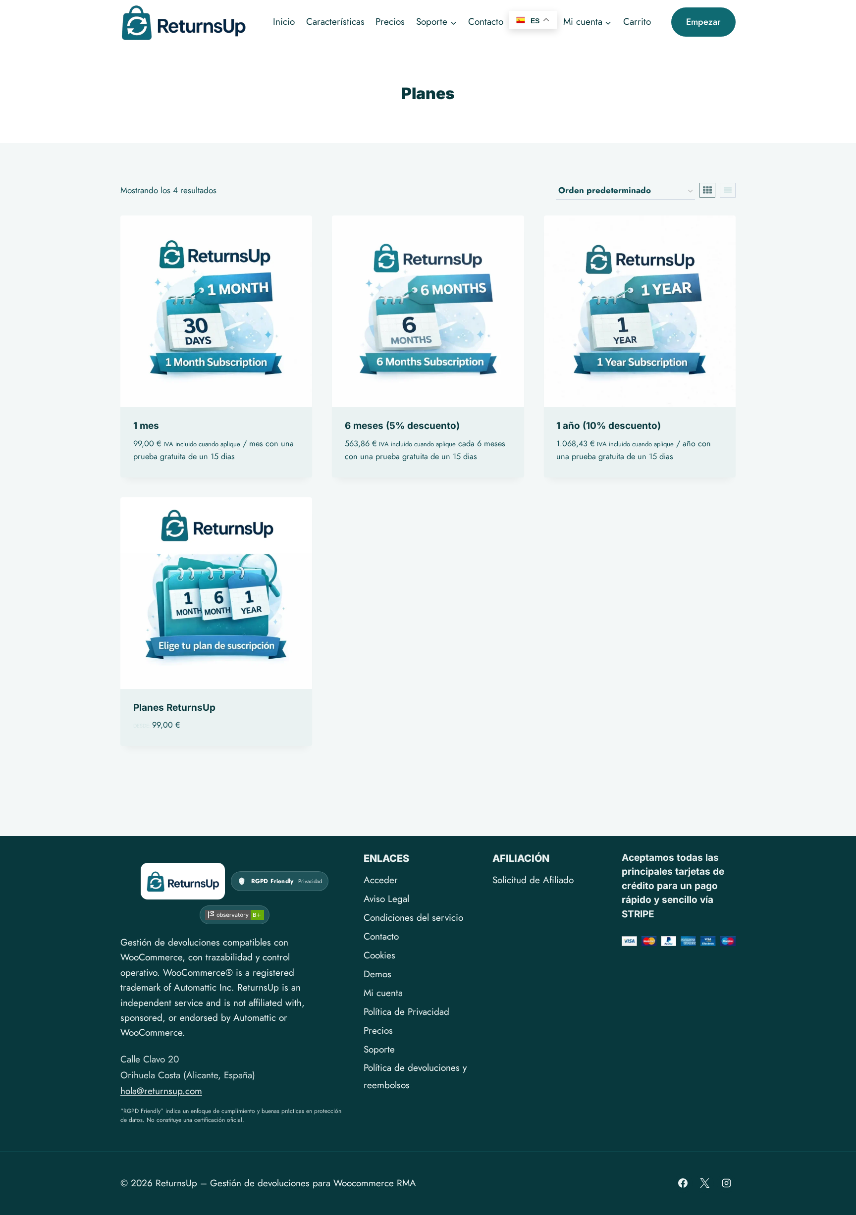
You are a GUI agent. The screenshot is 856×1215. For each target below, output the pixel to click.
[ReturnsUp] (183, 881)
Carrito (637, 21)
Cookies (379, 955)
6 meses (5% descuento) (402, 425)
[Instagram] (726, 1183)
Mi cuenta (383, 993)
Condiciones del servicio (413, 917)
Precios (390, 21)
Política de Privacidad (406, 1011)
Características (335, 21)
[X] (704, 1183)
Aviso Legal (386, 898)
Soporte (379, 1049)
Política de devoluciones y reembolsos (415, 1076)
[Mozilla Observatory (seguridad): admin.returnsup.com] (234, 914)
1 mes (146, 425)
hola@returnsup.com (161, 1091)
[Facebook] (683, 1183)
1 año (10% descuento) (608, 425)
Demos (377, 974)
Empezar (703, 21)
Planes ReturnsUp (174, 707)
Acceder (381, 880)
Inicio (284, 21)
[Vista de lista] (728, 190)
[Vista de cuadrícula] (707, 190)
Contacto (485, 21)
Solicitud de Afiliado (533, 880)
